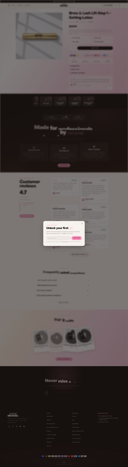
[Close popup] (82, 223)
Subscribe (76, 238)
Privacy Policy (65, 241)
